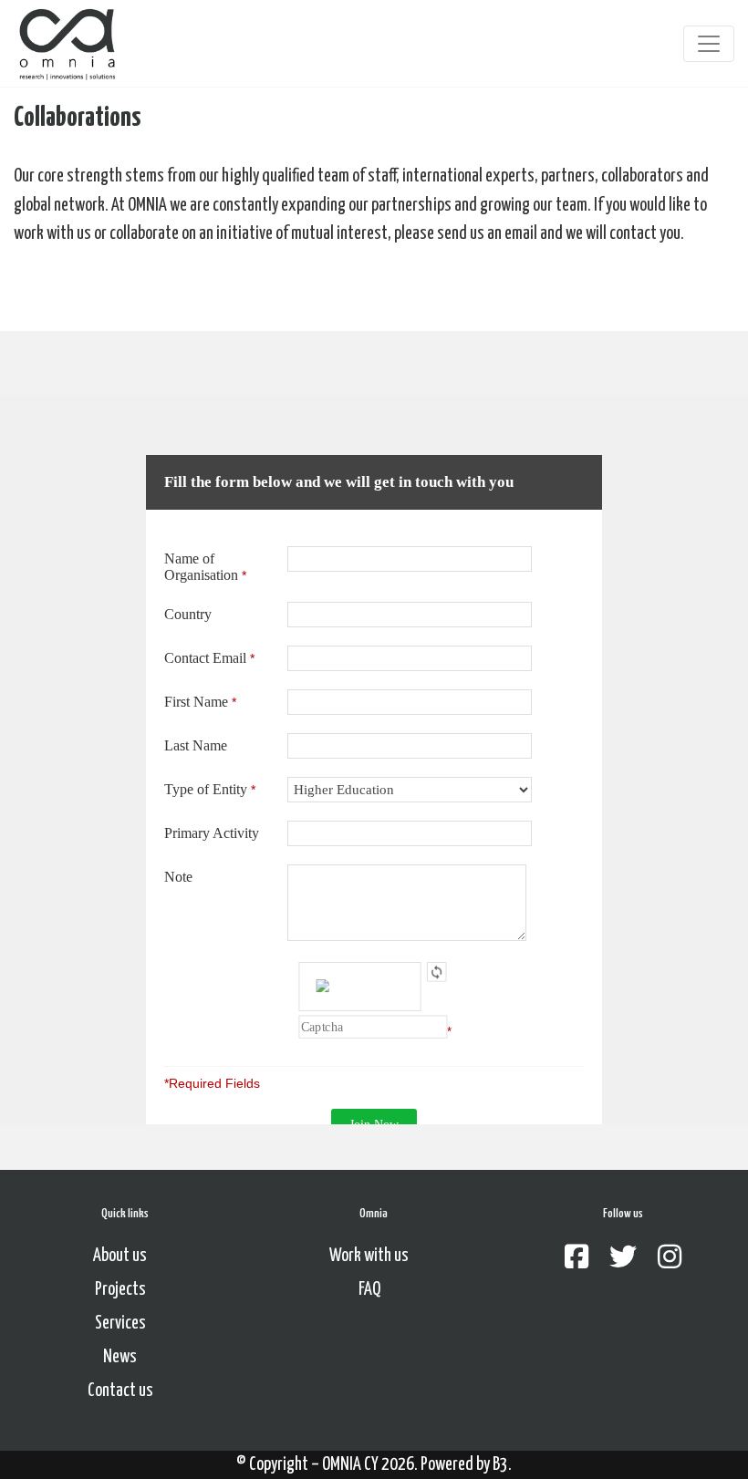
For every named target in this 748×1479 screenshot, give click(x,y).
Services (120, 1323)
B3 (500, 1465)
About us (120, 1256)
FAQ (369, 1289)
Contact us (120, 1391)
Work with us (369, 1256)
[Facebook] (576, 1259)
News (120, 1357)
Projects (120, 1289)
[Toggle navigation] (708, 44)
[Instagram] (669, 1259)
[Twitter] (623, 1259)
